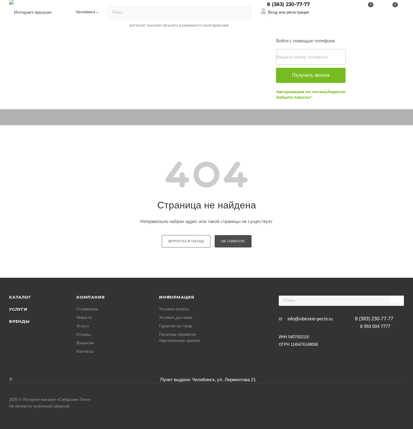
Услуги (18, 309)
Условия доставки (175, 317)
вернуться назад (186, 241)
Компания (90, 297)
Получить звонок (311, 75)
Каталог (20, 297)
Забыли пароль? (294, 97)
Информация (176, 297)
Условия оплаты (174, 309)
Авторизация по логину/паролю (311, 91)
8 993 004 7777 (375, 326)
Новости (84, 317)
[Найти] (243, 12)
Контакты (84, 351)
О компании (87, 309)
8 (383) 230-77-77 (288, 4)
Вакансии (85, 343)
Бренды (19, 321)
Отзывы (83, 334)
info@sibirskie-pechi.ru (310, 318)
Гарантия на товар (175, 326)
